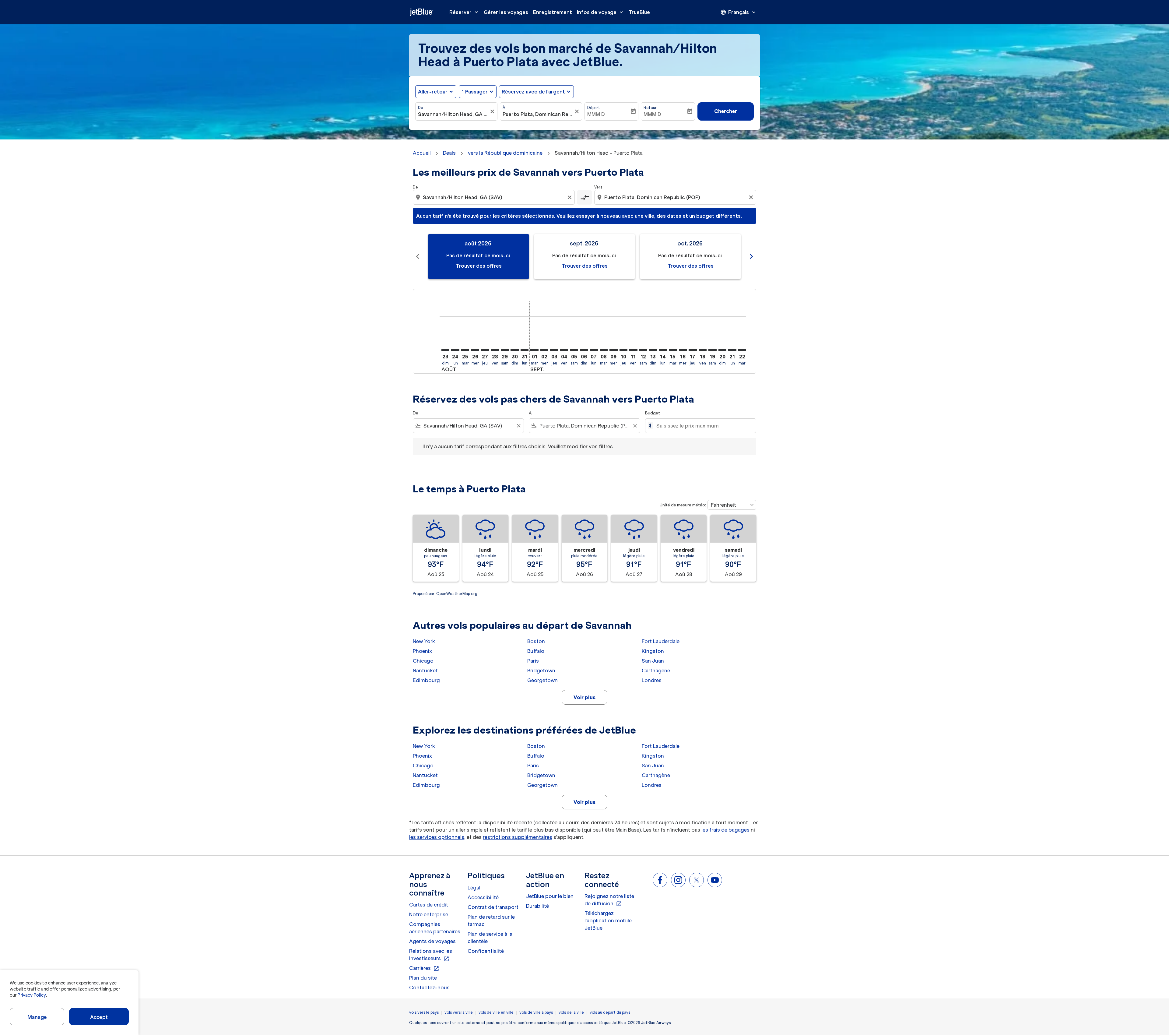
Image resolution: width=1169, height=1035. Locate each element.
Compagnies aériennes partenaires (434, 928)
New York (424, 641)
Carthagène (656, 670)
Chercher (725, 111)
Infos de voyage (600, 12)
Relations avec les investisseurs (430, 955)
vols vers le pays (424, 1012)
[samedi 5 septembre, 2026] (574, 350)
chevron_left (418, 256)
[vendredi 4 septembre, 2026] (564, 350)
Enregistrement (552, 12)
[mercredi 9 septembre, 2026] (613, 350)
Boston (536, 641)
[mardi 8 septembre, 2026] (604, 350)
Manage (37, 1017)
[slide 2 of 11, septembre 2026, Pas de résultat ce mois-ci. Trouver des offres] (584, 256)
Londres (652, 680)
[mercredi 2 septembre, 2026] (544, 350)
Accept (99, 1017)
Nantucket (425, 670)
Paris (533, 661)
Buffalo (535, 651)
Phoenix (422, 651)
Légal (474, 888)
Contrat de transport (493, 907)
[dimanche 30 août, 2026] (514, 350)
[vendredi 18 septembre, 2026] (703, 350)
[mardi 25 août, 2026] (465, 350)
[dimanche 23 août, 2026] (445, 350)
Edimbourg (426, 680)
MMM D (596, 114)
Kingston (653, 651)
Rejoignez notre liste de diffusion (609, 900)
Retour (650, 107)
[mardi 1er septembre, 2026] (534, 350)
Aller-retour (433, 92)
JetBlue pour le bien (550, 896)
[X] (696, 880)
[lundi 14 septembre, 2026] (663, 350)
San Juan (653, 661)
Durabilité (537, 906)
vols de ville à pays (536, 1012)
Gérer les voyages (506, 12)
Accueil (422, 153)
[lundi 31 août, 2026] (524, 350)
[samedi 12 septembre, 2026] (643, 350)
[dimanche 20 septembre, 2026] (722, 350)
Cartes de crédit (428, 905)
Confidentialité (486, 951)
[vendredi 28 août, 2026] (495, 350)
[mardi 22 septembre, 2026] (742, 350)
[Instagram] (678, 880)
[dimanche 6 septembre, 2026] (584, 350)
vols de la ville (571, 1012)
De (420, 107)
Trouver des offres (479, 266)
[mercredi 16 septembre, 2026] (683, 350)
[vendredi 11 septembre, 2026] (633, 350)
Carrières (424, 968)
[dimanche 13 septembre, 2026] (653, 350)
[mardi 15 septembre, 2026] (673, 350)
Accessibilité (483, 897)
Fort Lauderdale (660, 641)
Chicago (423, 661)
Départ (593, 107)
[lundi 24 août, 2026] (455, 350)
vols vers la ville (458, 1012)
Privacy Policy (31, 995)
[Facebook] (660, 880)
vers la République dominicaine (505, 153)
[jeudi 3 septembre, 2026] (554, 350)
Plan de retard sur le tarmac (491, 920)
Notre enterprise (428, 914)
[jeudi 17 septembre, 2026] (693, 350)
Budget (652, 413)
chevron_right (751, 256)
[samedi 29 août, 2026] (505, 350)
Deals (449, 153)
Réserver (464, 12)
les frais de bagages (725, 830)
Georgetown (542, 680)
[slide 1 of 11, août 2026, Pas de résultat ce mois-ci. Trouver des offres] (478, 256)
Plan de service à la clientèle (490, 937)
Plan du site (423, 978)
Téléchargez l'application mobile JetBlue (608, 920)
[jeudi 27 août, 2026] (485, 350)
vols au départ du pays (610, 1012)
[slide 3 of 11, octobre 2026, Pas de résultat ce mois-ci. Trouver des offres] (690, 256)
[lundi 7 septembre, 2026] (594, 350)
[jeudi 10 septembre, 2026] (623, 350)
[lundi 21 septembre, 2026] (732, 350)
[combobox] (453, 114)
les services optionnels (436, 837)
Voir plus (584, 697)
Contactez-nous (429, 987)
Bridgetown (541, 670)
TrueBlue (639, 12)
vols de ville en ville (496, 1012)
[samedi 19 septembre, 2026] (712, 350)
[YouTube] (714, 880)
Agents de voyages (432, 941)
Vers (598, 187)
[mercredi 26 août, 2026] (475, 350)
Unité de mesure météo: (683, 505)
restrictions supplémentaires (517, 837)
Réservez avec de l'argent (533, 92)
